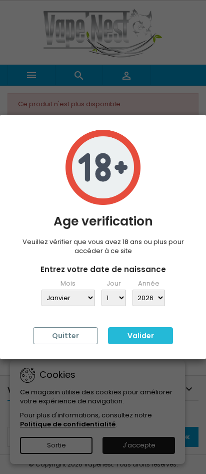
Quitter (65, 336)
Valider (141, 336)
